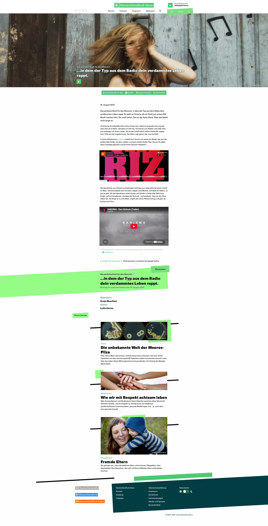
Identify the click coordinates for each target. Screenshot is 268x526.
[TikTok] (76, 10)
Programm (136, 11)
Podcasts (123, 11)
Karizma (121, 139)
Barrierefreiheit (154, 505)
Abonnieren (160, 93)
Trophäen (120, 498)
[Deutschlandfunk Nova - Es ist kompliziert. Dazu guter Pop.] (134, 5)
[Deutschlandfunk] (86, 10)
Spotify (130, 93)
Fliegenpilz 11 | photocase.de (258, 85)
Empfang (119, 495)
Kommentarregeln (156, 498)
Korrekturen (153, 495)
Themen (111, 11)
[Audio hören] (79, 81)
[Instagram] (79, 10)
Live (171, 11)
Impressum (153, 491)
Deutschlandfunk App (114, 93)
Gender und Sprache (157, 501)
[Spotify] (83, 10)
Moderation (150, 11)
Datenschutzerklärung (157, 488)
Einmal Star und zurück (111, 261)
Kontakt (119, 491)
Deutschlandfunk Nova (125, 488)
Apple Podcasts (145, 93)
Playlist (180, 11)
